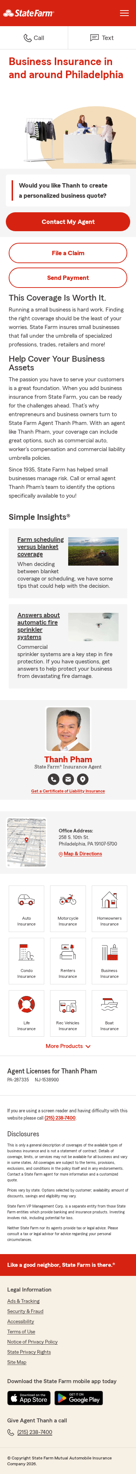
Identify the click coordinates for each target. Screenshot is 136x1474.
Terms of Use (21, 1331)
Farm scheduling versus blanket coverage (40, 546)
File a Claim (68, 253)
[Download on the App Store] (29, 1398)
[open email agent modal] (68, 780)
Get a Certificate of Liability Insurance (68, 791)
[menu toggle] (124, 13)
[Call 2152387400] (53, 779)
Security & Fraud (25, 1311)
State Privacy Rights (29, 1352)
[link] (34, 13)
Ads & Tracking (23, 1301)
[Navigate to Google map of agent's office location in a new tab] (82, 779)
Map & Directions (83, 853)
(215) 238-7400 (60, 1118)
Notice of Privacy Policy (32, 1342)
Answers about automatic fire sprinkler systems (38, 626)
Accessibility (20, 1321)
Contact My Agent (68, 221)
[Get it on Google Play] (78, 1398)
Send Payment (68, 277)
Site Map (16, 1362)
